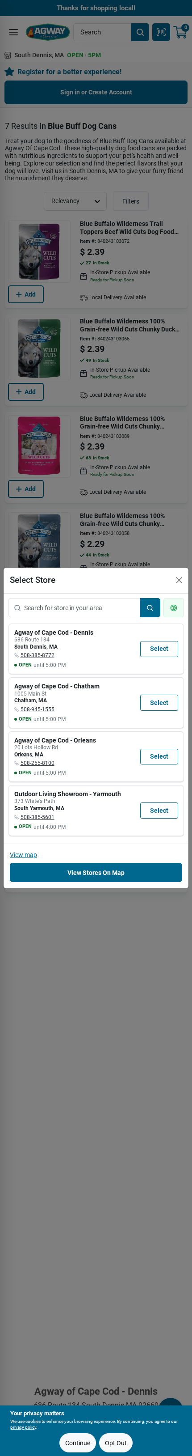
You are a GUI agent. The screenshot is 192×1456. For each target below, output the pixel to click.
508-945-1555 (37, 709)
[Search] (150, 607)
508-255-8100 (37, 763)
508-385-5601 (37, 817)
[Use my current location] (173, 607)
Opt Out (116, 1443)
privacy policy (23, 1427)
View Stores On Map (96, 872)
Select (159, 648)
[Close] (179, 580)
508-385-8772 (37, 655)
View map (23, 854)
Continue (77, 1443)
